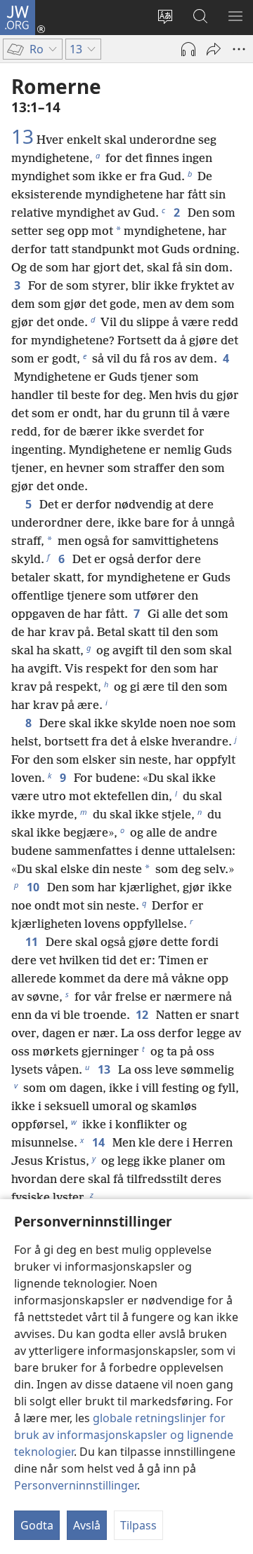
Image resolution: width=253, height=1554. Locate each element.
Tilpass (138, 1525)
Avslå (86, 1525)
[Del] (213, 49)
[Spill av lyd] (188, 49)
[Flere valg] (239, 49)
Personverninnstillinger (75, 1485)
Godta (36, 1525)
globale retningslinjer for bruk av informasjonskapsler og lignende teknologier (123, 1434)
